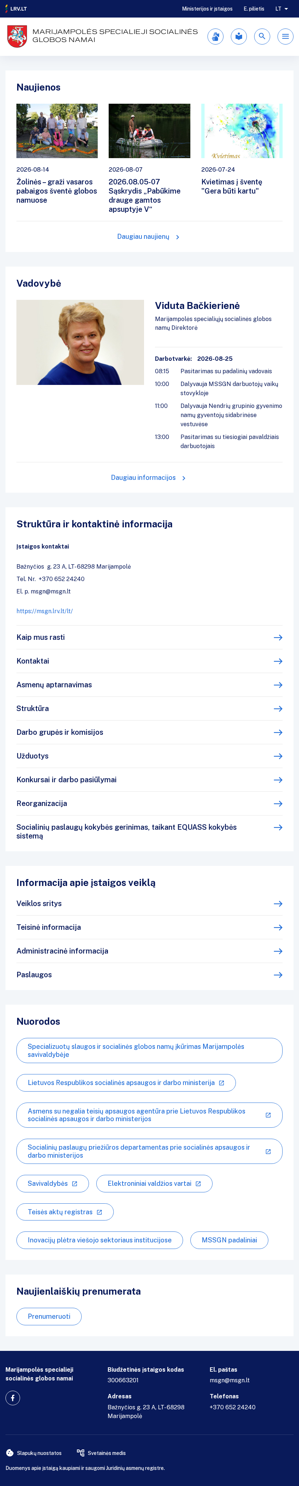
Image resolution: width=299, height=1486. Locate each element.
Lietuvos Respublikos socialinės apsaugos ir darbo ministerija (121, 1082)
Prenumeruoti (49, 1316)
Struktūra (32, 708)
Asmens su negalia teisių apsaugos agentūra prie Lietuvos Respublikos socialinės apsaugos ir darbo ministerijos (136, 1115)
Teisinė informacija (48, 927)
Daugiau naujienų (143, 236)
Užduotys (32, 756)
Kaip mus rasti (40, 637)
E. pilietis (254, 9)
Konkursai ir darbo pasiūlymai (66, 779)
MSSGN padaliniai (229, 1240)
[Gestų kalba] (215, 36)
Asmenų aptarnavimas (54, 684)
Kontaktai (32, 661)
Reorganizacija (41, 803)
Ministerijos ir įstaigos (207, 9)
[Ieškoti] (262, 36)
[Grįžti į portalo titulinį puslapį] (16, 9)
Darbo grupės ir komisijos (59, 732)
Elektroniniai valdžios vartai (149, 1183)
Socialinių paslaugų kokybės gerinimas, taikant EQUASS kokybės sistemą (126, 831)
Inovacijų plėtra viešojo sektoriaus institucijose (100, 1240)
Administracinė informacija (62, 951)
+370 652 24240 (233, 1407)
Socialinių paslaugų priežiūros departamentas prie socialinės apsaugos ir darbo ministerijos (139, 1151)
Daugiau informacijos (143, 477)
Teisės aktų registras (60, 1212)
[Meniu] (285, 36)
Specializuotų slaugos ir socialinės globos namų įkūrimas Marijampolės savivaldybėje (136, 1050)
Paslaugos (34, 974)
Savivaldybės (48, 1183)
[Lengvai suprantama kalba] (239, 36)
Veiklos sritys (39, 903)
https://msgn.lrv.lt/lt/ (44, 611)
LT (278, 9)
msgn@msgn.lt (230, 1380)
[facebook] (12, 1398)
